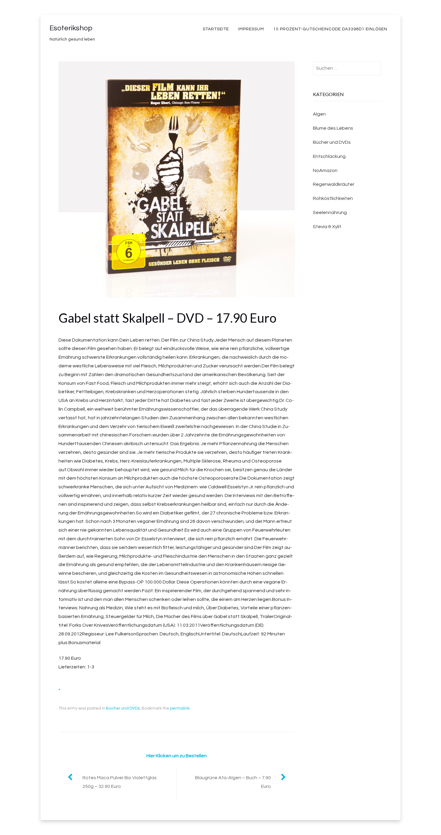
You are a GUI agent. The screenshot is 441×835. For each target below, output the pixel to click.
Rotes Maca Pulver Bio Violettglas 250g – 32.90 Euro (119, 782)
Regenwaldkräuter (333, 184)
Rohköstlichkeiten (333, 198)
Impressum (251, 29)
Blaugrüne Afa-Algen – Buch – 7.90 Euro (233, 782)
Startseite (216, 29)
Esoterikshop (71, 28)
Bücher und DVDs (123, 708)
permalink (180, 708)
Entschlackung (329, 156)
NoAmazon (325, 170)
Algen (319, 114)
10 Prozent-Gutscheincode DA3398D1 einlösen (330, 29)
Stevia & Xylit (327, 226)
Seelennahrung (330, 212)
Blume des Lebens (333, 128)
